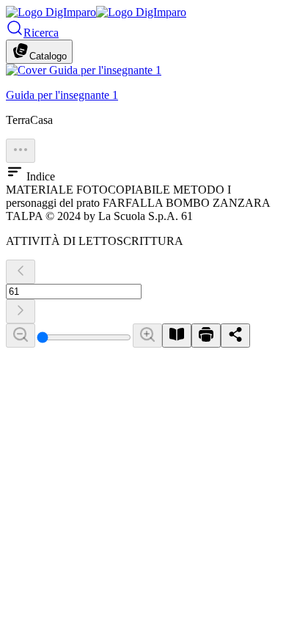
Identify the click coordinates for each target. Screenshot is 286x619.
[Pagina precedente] (20, 272)
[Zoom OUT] (20, 335)
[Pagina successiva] (20, 311)
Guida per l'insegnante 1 (62, 95)
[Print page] (206, 335)
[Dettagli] (20, 151)
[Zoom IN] (147, 335)
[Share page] (235, 335)
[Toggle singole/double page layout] (176, 335)
